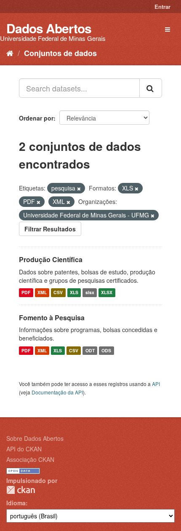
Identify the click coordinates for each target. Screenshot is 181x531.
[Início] (9, 52)
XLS (74, 293)
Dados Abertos (48, 28)
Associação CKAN (30, 459)
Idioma (16, 503)
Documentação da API (57, 392)
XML (42, 293)
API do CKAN (24, 449)
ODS (106, 350)
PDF (25, 293)
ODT (90, 350)
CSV (58, 293)
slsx (89, 293)
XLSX (106, 293)
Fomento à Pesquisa (52, 317)
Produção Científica (51, 259)
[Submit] (150, 88)
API (156, 383)
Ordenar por (36, 118)
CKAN (20, 489)
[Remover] (79, 188)
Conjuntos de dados (60, 53)
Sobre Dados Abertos (35, 438)
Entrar (162, 7)
